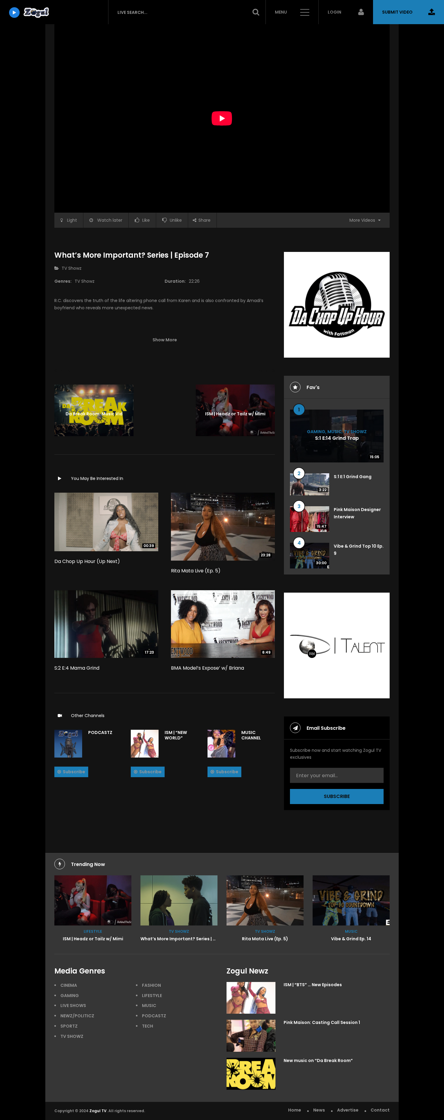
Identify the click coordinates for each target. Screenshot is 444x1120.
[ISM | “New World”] (145, 744)
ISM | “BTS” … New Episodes (313, 985)
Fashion (151, 985)
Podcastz (100, 732)
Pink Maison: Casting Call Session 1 (322, 1022)
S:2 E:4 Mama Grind (76, 668)
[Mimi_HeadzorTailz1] (92, 900)
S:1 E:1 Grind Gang (353, 477)
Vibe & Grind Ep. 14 (351, 939)
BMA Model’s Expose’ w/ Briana (207, 668)
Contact (380, 1110)
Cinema (68, 985)
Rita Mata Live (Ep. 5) (195, 570)
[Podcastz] (68, 744)
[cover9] (178, 900)
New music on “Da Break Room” (318, 1060)
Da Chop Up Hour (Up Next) (87, 561)
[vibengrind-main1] (351, 900)
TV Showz (72, 268)
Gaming (316, 431)
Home (294, 1110)
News (319, 1110)
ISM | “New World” (176, 735)
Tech (147, 1026)
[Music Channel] (221, 744)
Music (334, 431)
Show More (165, 340)
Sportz (69, 1026)
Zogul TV (98, 1110)
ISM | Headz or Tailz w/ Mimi (93, 939)
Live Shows (73, 1006)
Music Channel (251, 735)
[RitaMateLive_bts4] (265, 900)
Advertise (348, 1110)
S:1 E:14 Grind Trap (337, 438)
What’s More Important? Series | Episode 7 (187, 939)
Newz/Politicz (77, 1016)
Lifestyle (93, 931)
